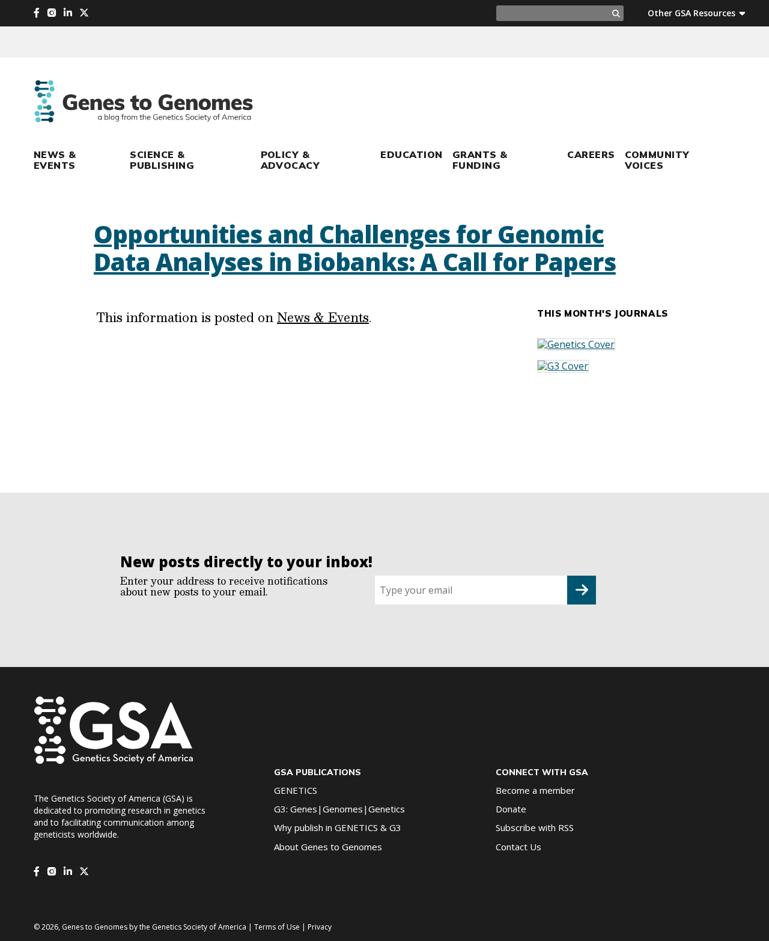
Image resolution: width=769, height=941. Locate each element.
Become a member (535, 790)
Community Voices (657, 159)
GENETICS (295, 790)
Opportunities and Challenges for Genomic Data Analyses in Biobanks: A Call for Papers (355, 248)
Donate (511, 809)
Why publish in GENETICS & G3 (337, 827)
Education (411, 154)
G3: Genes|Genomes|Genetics (339, 809)
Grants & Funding (480, 159)
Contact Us (518, 847)
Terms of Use (277, 927)
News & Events (55, 159)
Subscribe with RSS (535, 827)
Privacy (320, 927)
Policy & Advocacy (290, 159)
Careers (591, 154)
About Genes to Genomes (328, 847)
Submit (581, 590)
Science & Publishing (162, 159)
